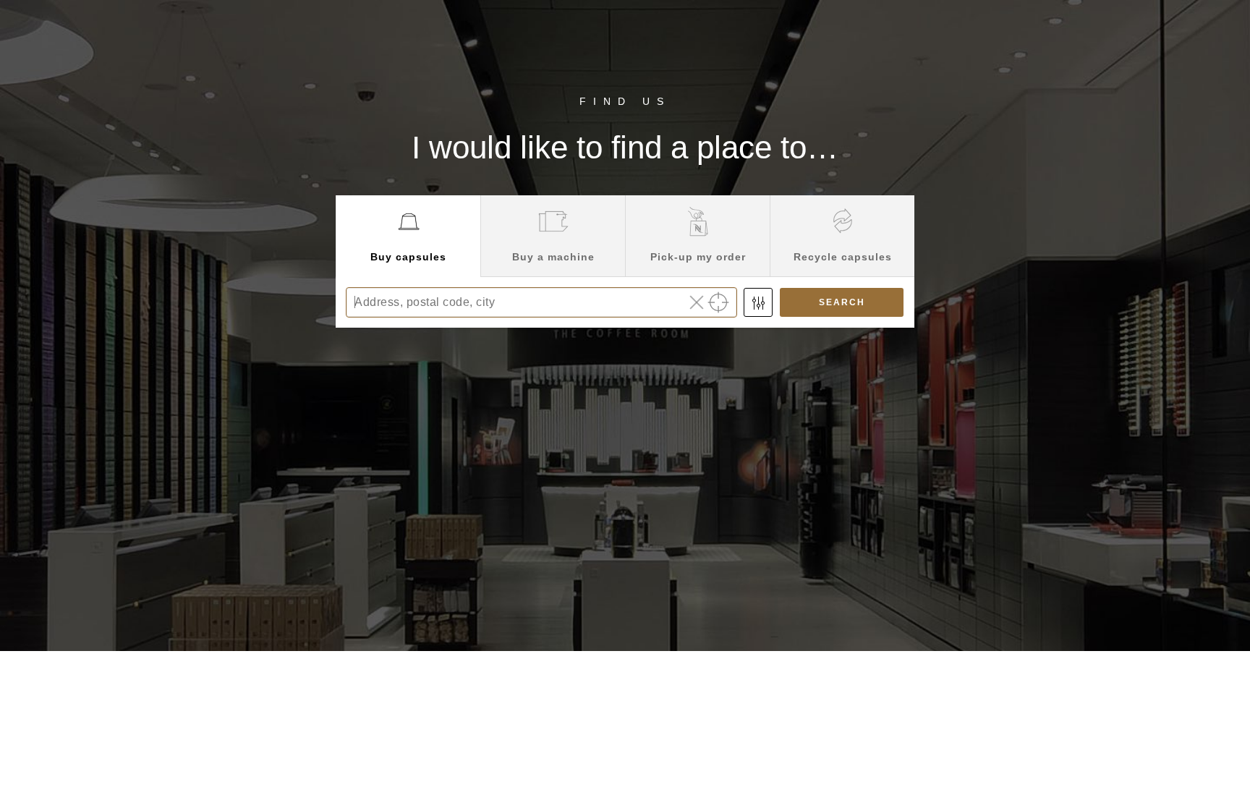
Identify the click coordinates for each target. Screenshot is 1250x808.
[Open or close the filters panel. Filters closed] (758, 302)
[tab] (408, 236)
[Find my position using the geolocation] (718, 302)
